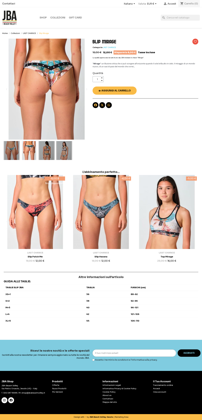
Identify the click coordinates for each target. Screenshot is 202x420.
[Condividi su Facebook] (95, 105)
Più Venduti (57, 392)
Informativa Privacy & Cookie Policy (119, 388)
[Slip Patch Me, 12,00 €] (35, 219)
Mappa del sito (109, 402)
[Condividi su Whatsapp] (109, 105)
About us (106, 395)
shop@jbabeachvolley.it (33, 393)
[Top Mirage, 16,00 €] (166, 219)
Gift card (75, 17)
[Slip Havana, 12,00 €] (101, 219)
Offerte (55, 385)
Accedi (156, 388)
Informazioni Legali (111, 385)
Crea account (159, 392)
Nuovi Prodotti (59, 388)
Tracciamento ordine (163, 385)
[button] (6, 89)
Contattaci (8, 3)
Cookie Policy (108, 392)
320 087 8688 (10, 393)
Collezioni (57, 17)
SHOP (43, 17)
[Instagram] (4, 400)
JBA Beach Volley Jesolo (101, 417)
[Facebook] (11, 400)
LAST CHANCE (109, 47)
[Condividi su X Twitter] (102, 105)
